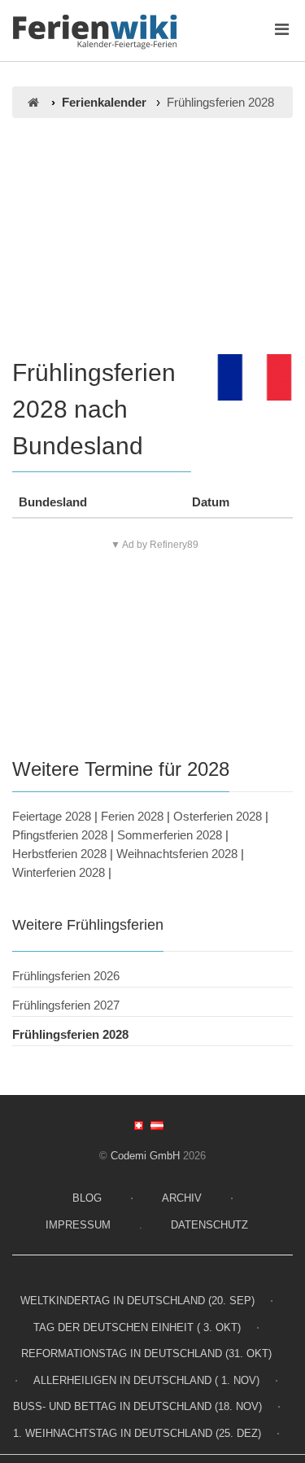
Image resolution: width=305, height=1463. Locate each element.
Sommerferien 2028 (169, 835)
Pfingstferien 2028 (59, 835)
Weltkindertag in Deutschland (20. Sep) (137, 1300)
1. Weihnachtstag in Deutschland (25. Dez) (137, 1433)
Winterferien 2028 (58, 872)
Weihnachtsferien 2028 (176, 854)
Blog (87, 1198)
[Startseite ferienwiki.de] (32, 102)
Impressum (78, 1225)
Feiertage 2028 (51, 816)
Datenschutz (209, 1225)
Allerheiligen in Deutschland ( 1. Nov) (146, 1380)
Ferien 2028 (132, 816)
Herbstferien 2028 (59, 854)
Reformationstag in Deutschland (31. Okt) (146, 1353)
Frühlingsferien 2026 (66, 976)
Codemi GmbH (145, 1156)
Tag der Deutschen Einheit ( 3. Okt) (137, 1327)
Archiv (182, 1198)
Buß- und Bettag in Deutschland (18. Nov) (137, 1406)
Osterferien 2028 (217, 816)
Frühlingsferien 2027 (66, 1005)
